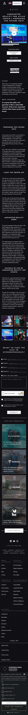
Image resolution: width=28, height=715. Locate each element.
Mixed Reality (16, 591)
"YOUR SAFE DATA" (18, 400)
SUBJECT (6, 371)
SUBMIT (14, 412)
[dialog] (14, 693)
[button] (14, 712)
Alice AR (3, 594)
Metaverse (15, 594)
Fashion (3, 627)
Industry (3, 633)
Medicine (3, 620)
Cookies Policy (5, 650)
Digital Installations (18, 568)
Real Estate (4, 617)
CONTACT (17, 3)
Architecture (4, 614)
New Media (16, 575)
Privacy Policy (4, 655)
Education (3, 624)
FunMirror (3, 585)
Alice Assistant (5, 588)
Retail (2, 637)
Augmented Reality (18, 588)
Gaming (15, 572)
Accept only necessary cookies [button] (14, 708)
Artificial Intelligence (18, 601)
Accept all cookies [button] (13, 703)
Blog (2, 572)
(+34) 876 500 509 (14, 545)
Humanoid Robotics (18, 604)
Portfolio (3, 568)
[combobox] (24, 674)
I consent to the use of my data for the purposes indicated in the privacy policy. (13, 399)
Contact (3, 575)
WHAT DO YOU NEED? (10, 375)
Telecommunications (6, 630)
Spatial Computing (18, 598)
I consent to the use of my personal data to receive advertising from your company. (13, 405)
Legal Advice (4, 645)
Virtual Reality (16, 585)
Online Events (4, 591)
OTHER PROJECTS (14, 530)
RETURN (15, 9)
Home (2, 565)
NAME (5, 359)
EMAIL (5, 367)
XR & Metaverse (17, 565)
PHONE (5, 363)
